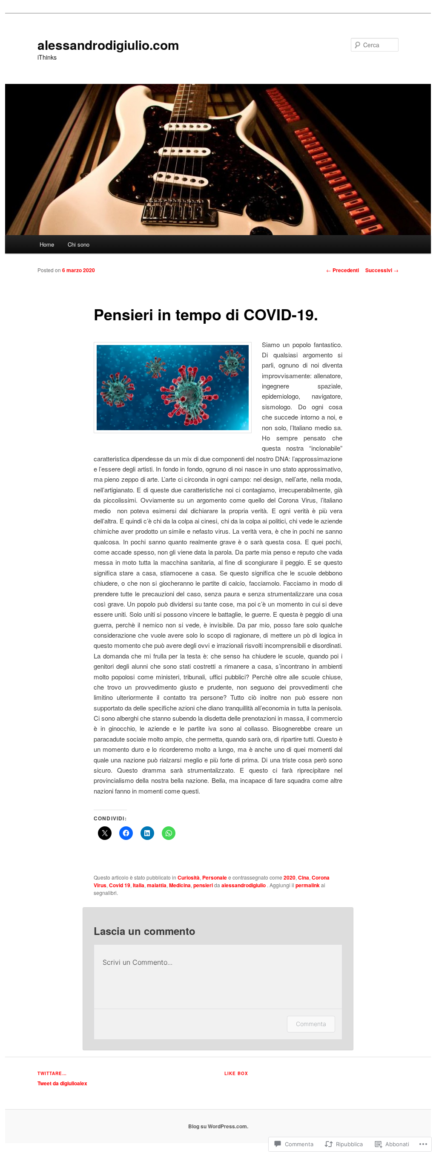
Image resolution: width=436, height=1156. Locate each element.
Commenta (311, 1023)
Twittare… (52, 1073)
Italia (138, 885)
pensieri (203, 885)
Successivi (382, 270)
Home (47, 244)
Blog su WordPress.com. (218, 1126)
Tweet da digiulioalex (62, 1083)
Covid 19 (119, 885)
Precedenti (342, 270)
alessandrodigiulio (244, 885)
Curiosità (189, 877)
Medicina (180, 885)
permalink (307, 885)
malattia (156, 885)
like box (236, 1073)
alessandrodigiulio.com (108, 44)
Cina (303, 877)
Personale (214, 877)
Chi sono (78, 244)
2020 (289, 877)
